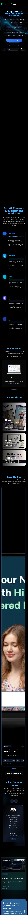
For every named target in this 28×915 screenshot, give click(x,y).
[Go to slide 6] (16, 389)
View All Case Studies (14, 773)
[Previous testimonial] (12, 801)
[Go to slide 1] (11, 389)
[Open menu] (26, 4)
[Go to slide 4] (14, 389)
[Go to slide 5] (15, 389)
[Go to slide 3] (13, 389)
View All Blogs (14, 894)
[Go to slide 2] (12, 389)
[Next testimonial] (16, 801)
